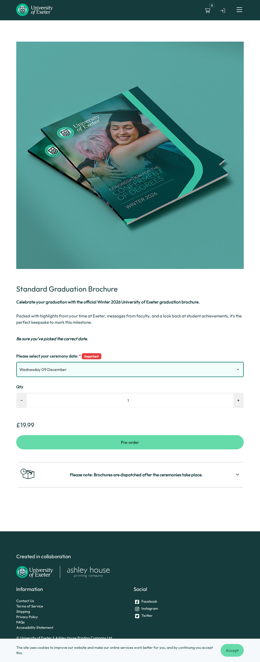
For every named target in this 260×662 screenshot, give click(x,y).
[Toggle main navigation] (239, 9)
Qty (19, 386)
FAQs (20, 622)
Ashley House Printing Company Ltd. (84, 638)
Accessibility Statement (34, 627)
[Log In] (223, 9)
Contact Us (25, 601)
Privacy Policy (27, 617)
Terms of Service (29, 606)
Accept (232, 650)
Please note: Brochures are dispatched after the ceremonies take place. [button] (136, 474)
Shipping (23, 611)
